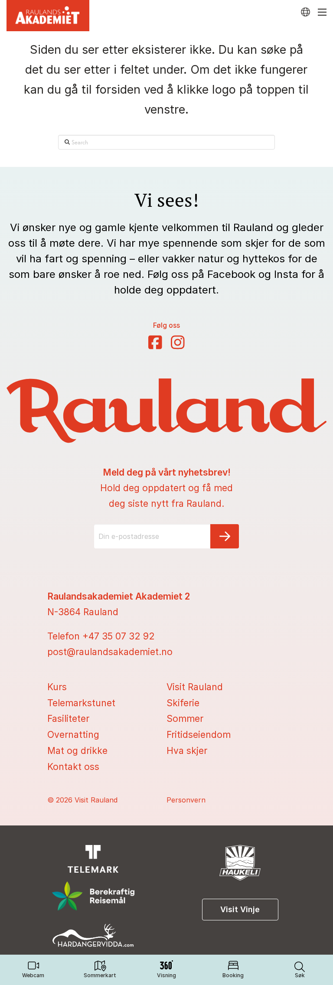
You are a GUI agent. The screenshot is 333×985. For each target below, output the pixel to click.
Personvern (186, 800)
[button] (299, 969)
